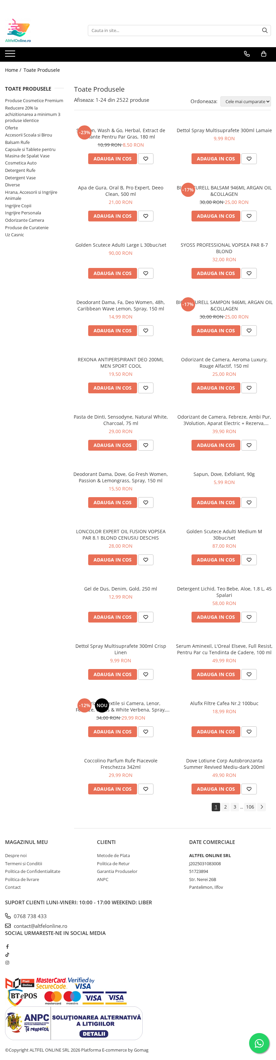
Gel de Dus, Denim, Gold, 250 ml (120, 588)
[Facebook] (7, 946)
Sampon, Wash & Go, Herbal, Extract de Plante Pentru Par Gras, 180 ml (120, 133)
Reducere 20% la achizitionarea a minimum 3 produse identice (32, 114)
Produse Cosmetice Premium (34, 100)
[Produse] (11, 56)
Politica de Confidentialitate (32, 871)
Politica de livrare (22, 879)
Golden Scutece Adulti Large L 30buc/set (120, 245)
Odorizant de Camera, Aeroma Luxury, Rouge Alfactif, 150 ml (224, 362)
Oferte (11, 128)
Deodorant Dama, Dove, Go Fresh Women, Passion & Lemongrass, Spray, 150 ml (120, 477)
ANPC (102, 879)
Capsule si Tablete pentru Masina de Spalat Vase (30, 152)
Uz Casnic (14, 235)
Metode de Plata (113, 855)
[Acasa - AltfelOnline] (38, 30)
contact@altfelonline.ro (39, 925)
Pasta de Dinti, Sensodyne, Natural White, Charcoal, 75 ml (121, 420)
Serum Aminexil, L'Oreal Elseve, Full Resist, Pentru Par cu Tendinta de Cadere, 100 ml (224, 649)
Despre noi (16, 855)
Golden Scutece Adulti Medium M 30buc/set (224, 534)
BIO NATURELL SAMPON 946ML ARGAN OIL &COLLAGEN (224, 305)
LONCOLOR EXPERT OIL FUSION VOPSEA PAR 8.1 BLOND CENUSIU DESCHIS (121, 534)
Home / (14, 70)
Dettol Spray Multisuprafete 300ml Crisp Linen (120, 649)
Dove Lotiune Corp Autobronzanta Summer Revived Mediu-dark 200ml (224, 763)
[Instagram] (7, 963)
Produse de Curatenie (26, 227)
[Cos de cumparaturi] (263, 54)
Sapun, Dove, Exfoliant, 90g (224, 474)
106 (250, 807)
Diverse (12, 185)
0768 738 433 (29, 916)
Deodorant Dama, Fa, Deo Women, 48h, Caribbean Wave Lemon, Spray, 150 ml (120, 305)
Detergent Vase (20, 178)
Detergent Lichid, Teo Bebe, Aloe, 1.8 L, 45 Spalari (224, 591)
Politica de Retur (113, 863)
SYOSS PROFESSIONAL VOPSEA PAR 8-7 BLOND (224, 248)
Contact (13, 887)
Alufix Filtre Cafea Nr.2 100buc (224, 703)
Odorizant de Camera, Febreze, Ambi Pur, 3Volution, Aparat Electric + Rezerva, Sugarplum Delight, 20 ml (224, 420)
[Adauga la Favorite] (145, 158)
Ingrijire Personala (23, 213)
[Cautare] (265, 30)
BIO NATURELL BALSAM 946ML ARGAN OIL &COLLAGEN (224, 190)
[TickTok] (7, 954)
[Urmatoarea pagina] (261, 807)
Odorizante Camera (24, 220)
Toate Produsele (42, 70)
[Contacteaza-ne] (246, 54)
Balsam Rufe (17, 142)
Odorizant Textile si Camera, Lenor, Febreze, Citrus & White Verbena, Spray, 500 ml (121, 706)
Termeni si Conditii (23, 863)
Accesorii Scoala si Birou (28, 135)
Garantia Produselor (117, 871)
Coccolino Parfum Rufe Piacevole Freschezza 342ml (121, 763)
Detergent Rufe (20, 170)
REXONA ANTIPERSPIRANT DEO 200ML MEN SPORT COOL (121, 362)
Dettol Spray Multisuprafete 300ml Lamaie (224, 130)
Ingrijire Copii (18, 206)
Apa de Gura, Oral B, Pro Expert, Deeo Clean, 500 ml (120, 190)
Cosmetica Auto (21, 163)
